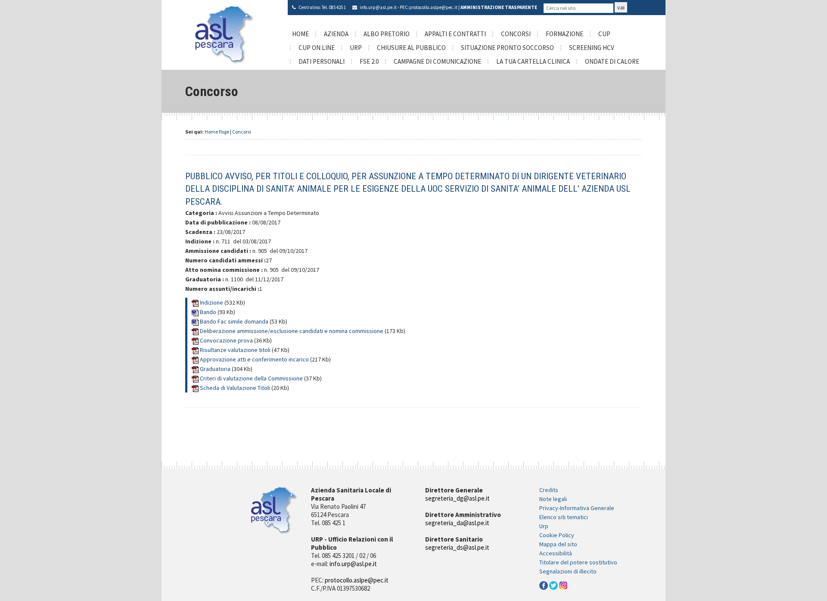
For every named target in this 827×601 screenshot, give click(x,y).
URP (356, 48)
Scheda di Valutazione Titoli (235, 388)
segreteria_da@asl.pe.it (457, 523)
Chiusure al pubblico (411, 48)
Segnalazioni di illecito (568, 571)
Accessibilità (555, 553)
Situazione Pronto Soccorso (507, 48)
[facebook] (543, 585)
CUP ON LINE (316, 48)
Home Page (217, 131)
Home (300, 34)
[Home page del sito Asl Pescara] (224, 34)
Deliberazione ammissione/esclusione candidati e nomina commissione (292, 331)
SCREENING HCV (591, 48)
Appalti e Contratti (455, 34)
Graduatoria (216, 369)
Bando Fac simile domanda (234, 321)
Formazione (564, 34)
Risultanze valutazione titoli (236, 350)
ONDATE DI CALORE (612, 61)
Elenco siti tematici (563, 517)
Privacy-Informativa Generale (576, 508)
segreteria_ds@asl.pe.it (457, 547)
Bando (209, 312)
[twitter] (553, 585)
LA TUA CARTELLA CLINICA (533, 61)
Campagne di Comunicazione (437, 61)
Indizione (212, 302)
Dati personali (321, 61)
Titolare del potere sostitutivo (578, 562)
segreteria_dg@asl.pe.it (457, 498)
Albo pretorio (387, 34)
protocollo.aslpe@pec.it (433, 7)
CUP (604, 34)
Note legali (553, 499)
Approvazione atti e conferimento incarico (255, 359)
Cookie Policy (556, 535)
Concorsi (516, 34)
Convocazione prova (227, 340)
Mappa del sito (558, 544)
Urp (543, 526)
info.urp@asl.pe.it (378, 7)
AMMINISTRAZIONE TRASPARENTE (498, 7)
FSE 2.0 (369, 61)
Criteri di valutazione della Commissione (252, 378)
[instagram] (563, 585)
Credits (548, 490)
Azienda (336, 34)
